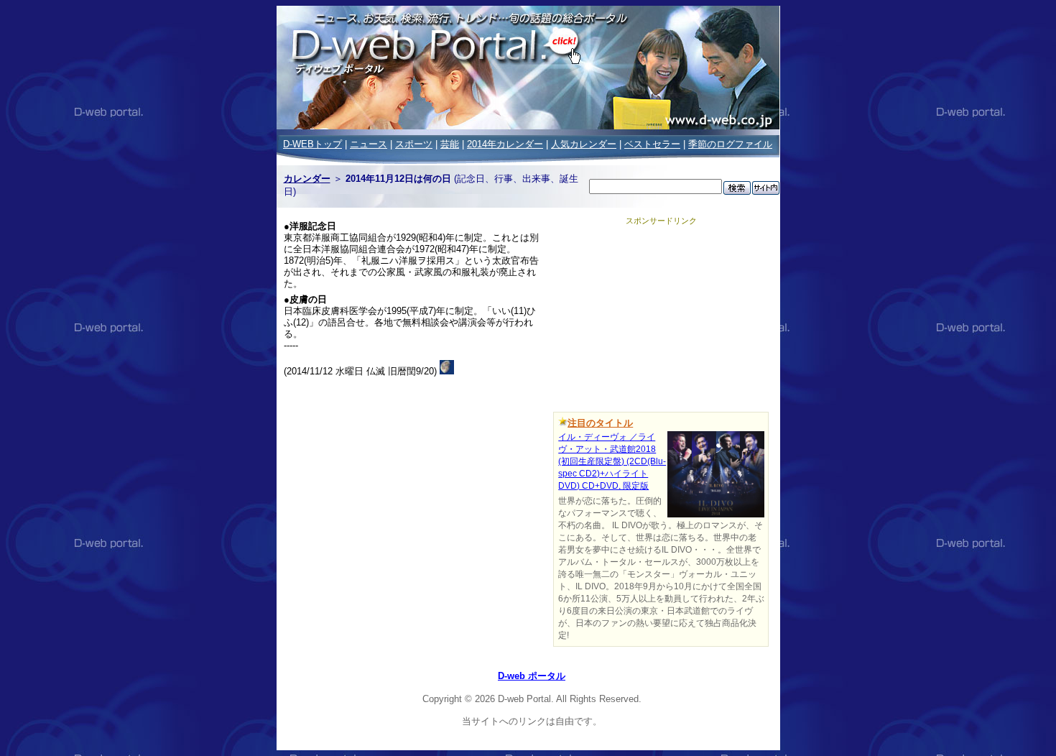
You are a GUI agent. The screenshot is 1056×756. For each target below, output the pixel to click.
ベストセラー (652, 144)
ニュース (368, 144)
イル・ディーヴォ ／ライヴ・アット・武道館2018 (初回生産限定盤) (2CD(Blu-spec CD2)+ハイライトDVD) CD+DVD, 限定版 (612, 461)
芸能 (449, 144)
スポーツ (413, 144)
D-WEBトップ (312, 144)
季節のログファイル (730, 144)
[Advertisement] (661, 316)
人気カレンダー (583, 144)
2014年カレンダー (505, 144)
